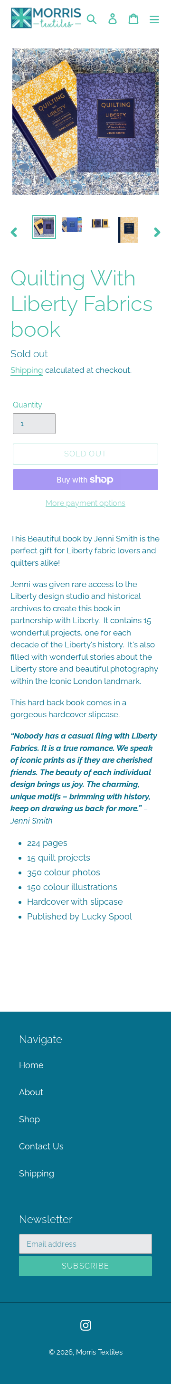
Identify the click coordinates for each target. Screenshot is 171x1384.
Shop (29, 1119)
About (31, 1092)
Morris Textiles (99, 1352)
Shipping (26, 370)
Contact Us (41, 1146)
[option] (44, 227)
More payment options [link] (85, 503)
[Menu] (154, 18)
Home (31, 1065)
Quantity (27, 404)
